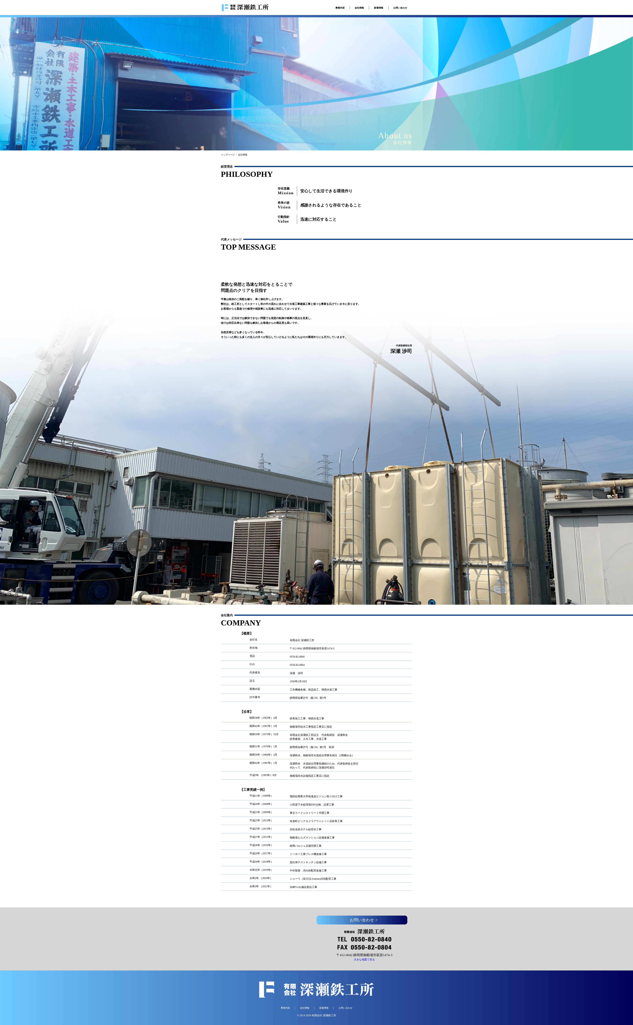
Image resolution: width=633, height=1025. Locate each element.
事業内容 (340, 7)
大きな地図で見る (364, 959)
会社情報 (359, 7)
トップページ (228, 155)
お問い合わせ (400, 7)
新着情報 (378, 7)
